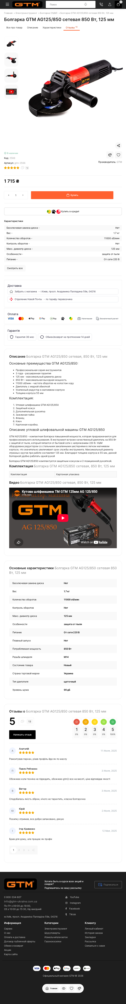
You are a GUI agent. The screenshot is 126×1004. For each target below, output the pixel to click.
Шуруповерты (52, 932)
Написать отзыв (22, 734)
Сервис (8, 928)
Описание (32, 27)
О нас (7, 932)
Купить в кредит (70, 211)
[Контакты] (101, 4)
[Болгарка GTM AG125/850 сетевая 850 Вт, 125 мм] (72, 87)
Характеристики (52, 27)
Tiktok (72, 914)
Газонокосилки (52, 941)
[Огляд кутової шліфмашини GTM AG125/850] (11, 92)
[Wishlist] (118, 154)
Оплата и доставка (14, 937)
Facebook (74, 908)
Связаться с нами (95, 945)
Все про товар (14, 27)
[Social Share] (118, 145)
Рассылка (90, 941)
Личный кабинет (94, 928)
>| (33, 850)
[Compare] (109, 154)
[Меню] (7, 4)
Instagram (75, 902)
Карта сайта (11, 954)
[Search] (86, 4)
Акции (7, 950)
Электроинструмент (55, 928)
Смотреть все (15, 268)
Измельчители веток (56, 937)
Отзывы (71, 27)
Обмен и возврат (13, 945)
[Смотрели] (63, 988)
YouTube (74, 897)
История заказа (94, 932)
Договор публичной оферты (19, 941)
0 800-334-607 (12, 897)
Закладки (90, 937)
